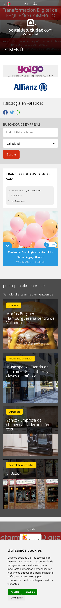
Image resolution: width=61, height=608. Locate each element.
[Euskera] (6, 4)
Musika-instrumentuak (20, 358)
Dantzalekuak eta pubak (21, 464)
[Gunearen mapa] (35, 3)
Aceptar (15, 591)
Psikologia (20, 201)
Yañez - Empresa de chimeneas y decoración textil (27, 424)
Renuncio (30, 591)
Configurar (17, 597)
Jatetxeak (14, 305)
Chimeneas (14, 411)
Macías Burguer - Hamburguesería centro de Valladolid (30, 318)
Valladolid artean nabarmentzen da (28, 294)
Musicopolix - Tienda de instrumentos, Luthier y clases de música (27, 371)
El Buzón (14, 473)
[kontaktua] (26, 3)
